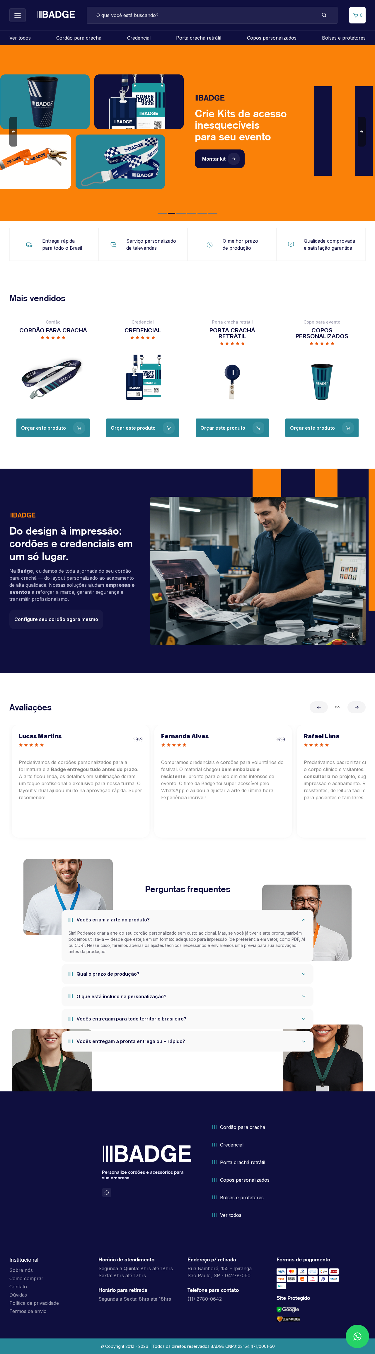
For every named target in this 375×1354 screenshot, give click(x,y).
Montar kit (214, 159)
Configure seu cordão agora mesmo (56, 619)
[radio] (42, 338)
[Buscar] (324, 15)
